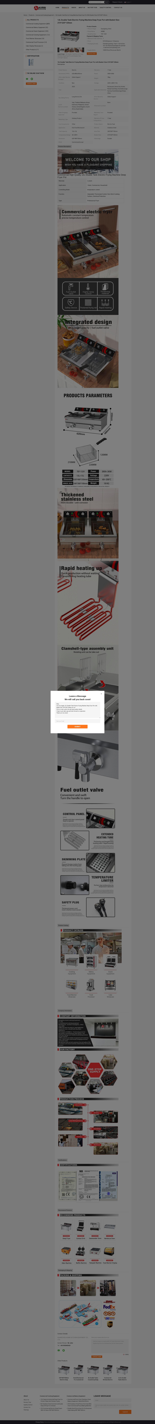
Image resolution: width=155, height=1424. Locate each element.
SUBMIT (78, 726)
